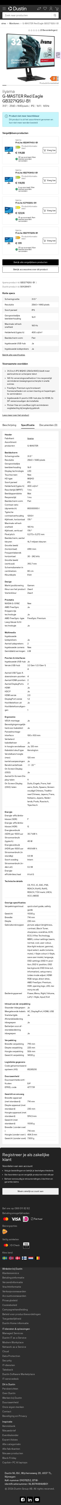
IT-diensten (8, 1365)
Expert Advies (10, 1439)
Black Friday (9, 1458)
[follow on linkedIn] (30, 1500)
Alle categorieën (11, 1444)
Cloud (5, 1351)
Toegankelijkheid (11, 1318)
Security (7, 1360)
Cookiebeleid (9, 1305)
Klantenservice (10, 1273)
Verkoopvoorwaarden (14, 1291)
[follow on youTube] (37, 1500)
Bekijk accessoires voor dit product (30, 269)
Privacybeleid (10, 1300)
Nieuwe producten (12, 1453)
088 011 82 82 (22, 1208)
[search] (54, 15)
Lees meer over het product (15, 415)
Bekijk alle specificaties (13, 355)
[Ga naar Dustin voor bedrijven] (18, 8)
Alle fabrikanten (11, 1448)
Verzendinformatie (12, 1282)
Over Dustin (8, 1393)
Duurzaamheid (10, 1402)
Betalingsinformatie (13, 1277)
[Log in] (51, 8)
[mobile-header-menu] (4, 8)
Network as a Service (14, 1346)
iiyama (8, 91)
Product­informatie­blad (49, 83)
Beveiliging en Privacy (14, 1416)
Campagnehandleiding (15, 1309)
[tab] (10, 425)
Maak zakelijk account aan (31, 1191)
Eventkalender (10, 1435)
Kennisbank (8, 1426)
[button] (39, 8)
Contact (6, 1411)
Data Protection (11, 1356)
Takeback (7, 1369)
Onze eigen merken (13, 1407)
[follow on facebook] (23, 1500)
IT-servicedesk (10, 1378)
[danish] (17, 1258)
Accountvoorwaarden (14, 1296)
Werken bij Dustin (12, 1397)
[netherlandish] (30, 1258)
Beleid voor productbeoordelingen (21, 1314)
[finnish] (24, 1258)
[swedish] (4, 1258)
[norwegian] (11, 1258)
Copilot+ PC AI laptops (14, 1462)
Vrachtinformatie (11, 1286)
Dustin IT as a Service (14, 1337)
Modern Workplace (13, 1342)
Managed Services (12, 1333)
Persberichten (10, 1388)
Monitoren (14, 23)
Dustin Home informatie (15, 1323)
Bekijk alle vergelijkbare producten (31, 262)
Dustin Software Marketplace (18, 1374)
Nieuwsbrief (9, 1430)
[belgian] (37, 1258)
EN (9, 1379)
